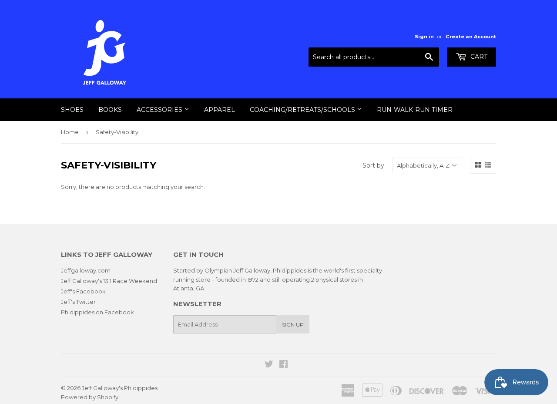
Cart (478, 57)
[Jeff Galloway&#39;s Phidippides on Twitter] (269, 365)
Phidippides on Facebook (97, 312)
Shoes (72, 110)
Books (110, 110)
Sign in (424, 37)
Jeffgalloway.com (86, 270)
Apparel (219, 110)
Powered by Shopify (89, 397)
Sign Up (293, 324)
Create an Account (471, 37)
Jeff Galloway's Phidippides (120, 387)
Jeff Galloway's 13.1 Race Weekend (109, 280)
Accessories (160, 110)
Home (70, 131)
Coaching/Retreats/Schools (303, 110)
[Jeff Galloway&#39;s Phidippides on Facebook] (283, 365)
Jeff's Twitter (78, 301)
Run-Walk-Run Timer (415, 110)
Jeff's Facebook (83, 291)
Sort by (373, 165)
